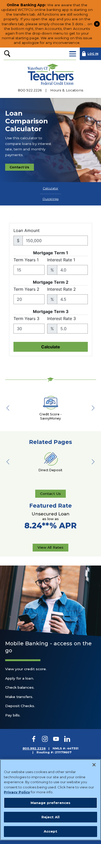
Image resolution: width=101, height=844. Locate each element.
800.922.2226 (30, 90)
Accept (50, 831)
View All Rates (50, 548)
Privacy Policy (17, 792)
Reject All (50, 817)
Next (91, 407)
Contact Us (22, 168)
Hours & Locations (66, 90)
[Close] (94, 764)
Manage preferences (50, 803)
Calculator (50, 188)
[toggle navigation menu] (73, 54)
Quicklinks (50, 199)
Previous (10, 407)
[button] (97, 23)
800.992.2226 (34, 748)
